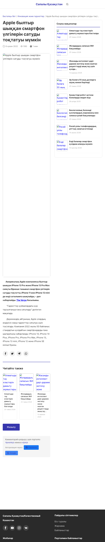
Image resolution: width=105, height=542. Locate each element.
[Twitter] (12, 353)
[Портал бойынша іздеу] (67, 4)
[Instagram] (19, 528)
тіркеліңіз (9, 442)
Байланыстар (62, 530)
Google (13, 453)
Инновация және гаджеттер (31, 16)
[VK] (26, 528)
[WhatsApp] (26, 353)
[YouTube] (12, 528)
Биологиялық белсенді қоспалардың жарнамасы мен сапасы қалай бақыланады (83, 113)
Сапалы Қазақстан (49, 4)
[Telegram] (19, 353)
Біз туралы (60, 521)
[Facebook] (5, 353)
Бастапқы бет (9, 16)
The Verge (21, 300)
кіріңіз (25, 442)
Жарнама (60, 525)
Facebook (32, 447)
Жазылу (11, 427)
